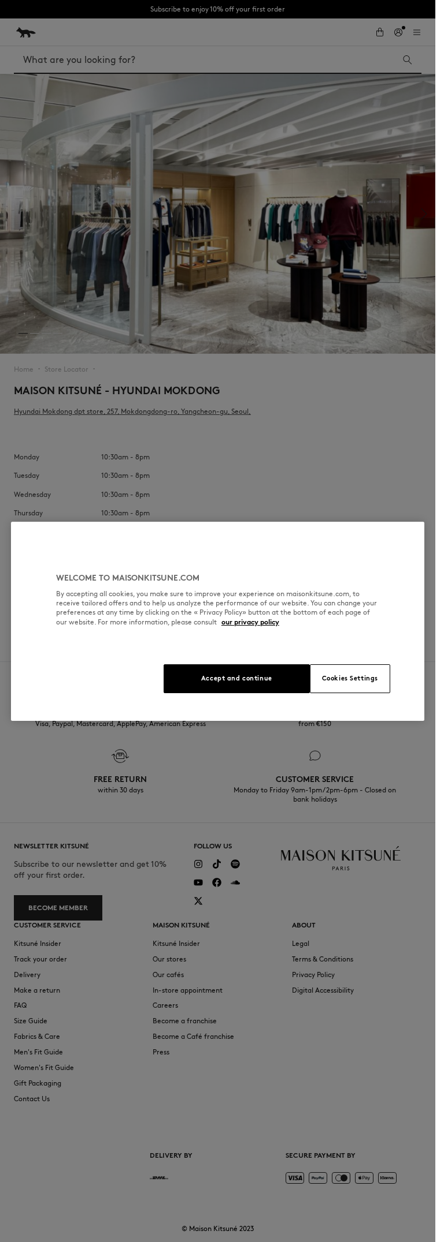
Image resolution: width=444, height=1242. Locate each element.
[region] (217, 621)
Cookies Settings (350, 678)
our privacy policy (250, 622)
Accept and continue (236, 678)
